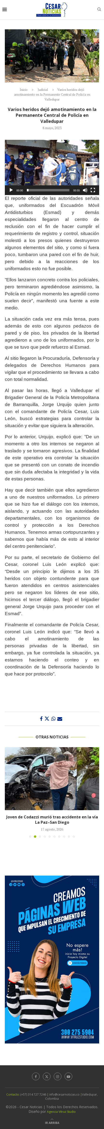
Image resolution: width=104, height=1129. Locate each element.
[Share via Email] (59, 718)
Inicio (24, 89)
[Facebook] (36, 1082)
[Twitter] (47, 1082)
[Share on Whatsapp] (53, 718)
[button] (52, 167)
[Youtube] (68, 1082)
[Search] (99, 10)
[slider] (48, 190)
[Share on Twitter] (47, 718)
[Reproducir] (11, 190)
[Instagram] (57, 1082)
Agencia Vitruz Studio (61, 1117)
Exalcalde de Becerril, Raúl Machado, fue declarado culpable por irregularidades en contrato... (52, 822)
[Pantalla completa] (92, 190)
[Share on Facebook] (41, 718)
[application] (52, 167)
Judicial (43, 89)
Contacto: (13, 1100)
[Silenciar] (85, 190)
